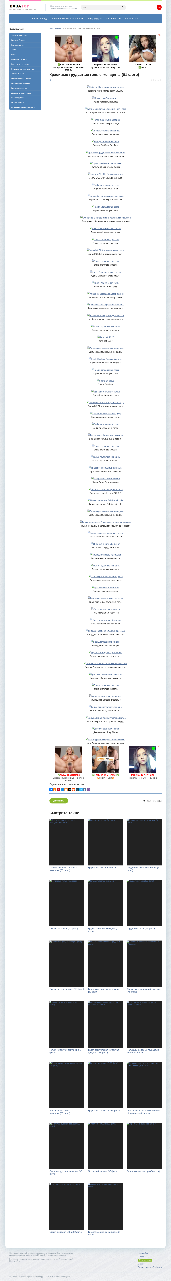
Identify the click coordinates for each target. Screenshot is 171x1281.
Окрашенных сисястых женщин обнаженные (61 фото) (143, 1111)
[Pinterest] (58, 789)
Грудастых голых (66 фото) (63, 928)
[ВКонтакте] (51, 789)
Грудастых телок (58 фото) (141, 928)
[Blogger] (66, 789)
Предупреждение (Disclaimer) (150, 1267)
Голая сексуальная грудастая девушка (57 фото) (103, 1051)
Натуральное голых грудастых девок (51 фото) (143, 1051)
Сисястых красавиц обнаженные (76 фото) (144, 990)
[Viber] (88, 789)
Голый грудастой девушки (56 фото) (65, 1051)
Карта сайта (143, 1253)
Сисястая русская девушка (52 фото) (65, 1172)
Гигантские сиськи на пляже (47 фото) (104, 1233)
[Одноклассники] (54, 789)
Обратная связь (145, 1260)
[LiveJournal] (77, 789)
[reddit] (73, 789)
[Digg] (69, 789)
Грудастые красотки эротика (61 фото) (143, 869)
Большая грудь (40, 18)
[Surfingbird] (81, 789)
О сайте (141, 1264)
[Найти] (122, 7)
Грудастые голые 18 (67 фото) (104, 1110)
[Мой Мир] (62, 789)
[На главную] (25, 7)
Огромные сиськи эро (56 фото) (143, 1171)
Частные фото (113, 18)
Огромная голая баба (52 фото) (65, 1232)
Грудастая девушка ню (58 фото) (66, 989)
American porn (132, 18)
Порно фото (93, 18)
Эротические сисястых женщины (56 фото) (61, 1111)
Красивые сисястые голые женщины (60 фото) (63, 869)
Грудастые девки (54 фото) (102, 867)
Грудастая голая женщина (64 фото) (103, 929)
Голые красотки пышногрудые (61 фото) (103, 990)
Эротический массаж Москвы (67, 18)
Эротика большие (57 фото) (103, 1171)
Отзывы (141, 1256)
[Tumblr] (84, 789)
